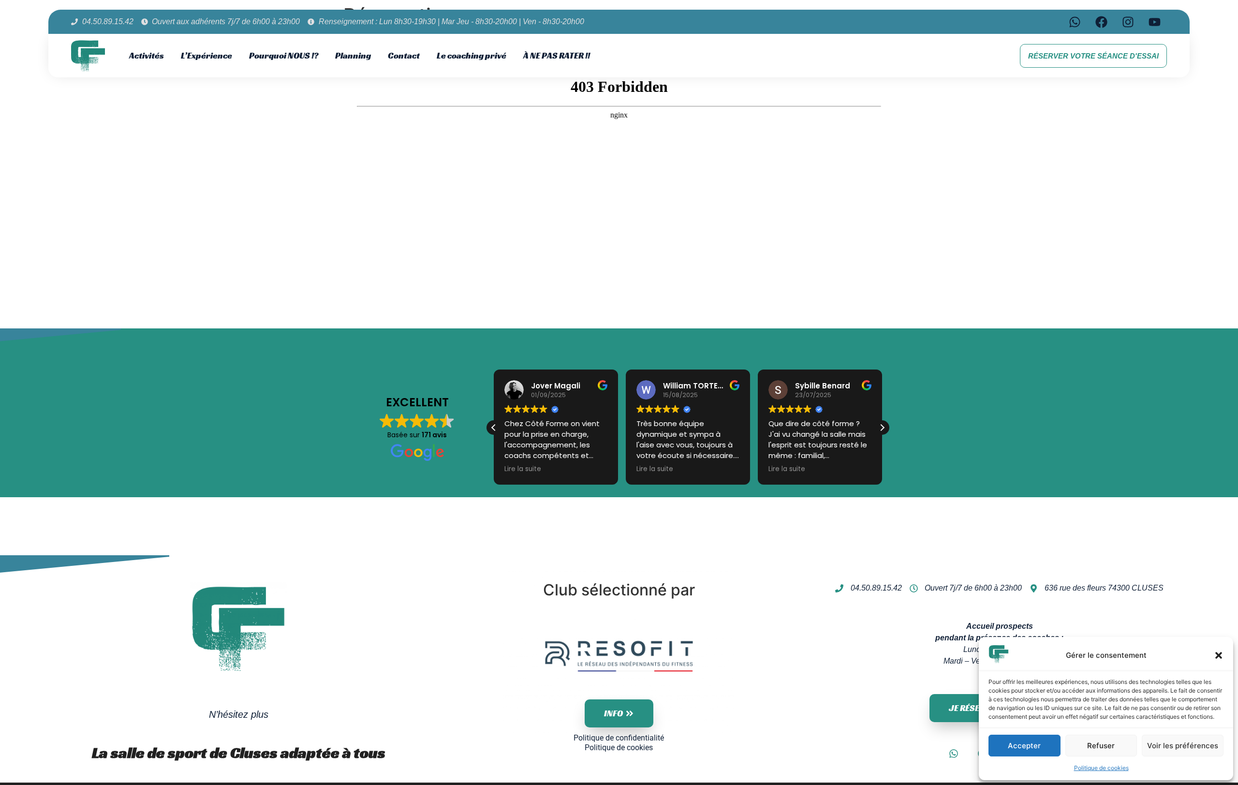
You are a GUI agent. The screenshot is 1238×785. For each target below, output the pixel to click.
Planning (353, 55)
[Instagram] (1128, 22)
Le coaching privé (471, 55)
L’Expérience (206, 55)
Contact (404, 55)
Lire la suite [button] (522, 469)
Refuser (1101, 745)
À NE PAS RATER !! (556, 55)
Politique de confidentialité (619, 737)
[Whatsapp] (1075, 22)
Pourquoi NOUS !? (283, 55)
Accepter (1024, 745)
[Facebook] (1102, 22)
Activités (146, 55)
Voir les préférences (1182, 745)
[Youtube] (1155, 22)
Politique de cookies (1101, 767)
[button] (1218, 655)
